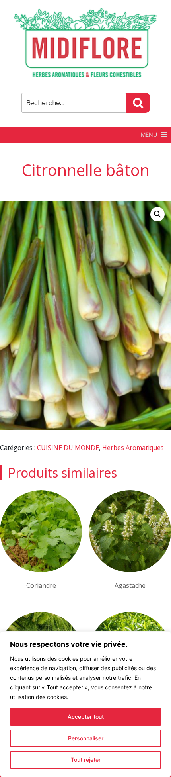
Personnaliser (85, 738)
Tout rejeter (86, 759)
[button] (149, 135)
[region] (85, 704)
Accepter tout (86, 716)
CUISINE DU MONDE (68, 447)
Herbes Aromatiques (133, 447)
